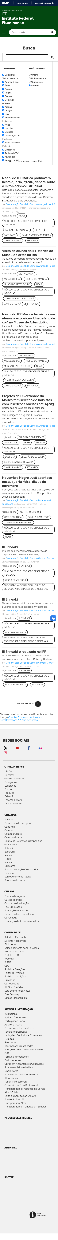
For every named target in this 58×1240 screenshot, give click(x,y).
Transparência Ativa (15, 1103)
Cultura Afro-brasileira (18, 522)
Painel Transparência (15, 1081)
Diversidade (11, 442)
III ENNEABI (24, 566)
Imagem (9, 110)
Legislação (10, 785)
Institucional (11, 1014)
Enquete (9, 132)
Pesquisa (9, 792)
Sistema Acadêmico (15, 940)
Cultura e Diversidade (31, 437)
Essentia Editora (13, 800)
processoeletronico (18, 1118)
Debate (39, 230)
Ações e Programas (15, 1017)
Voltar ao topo (25, 704)
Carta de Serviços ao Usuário (20, 1096)
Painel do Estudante (15, 937)
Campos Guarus (13, 837)
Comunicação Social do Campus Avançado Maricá (30, 204)
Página (8, 93)
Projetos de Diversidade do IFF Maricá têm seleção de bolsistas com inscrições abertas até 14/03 (28, 400)
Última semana (38, 78)
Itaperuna (9, 851)
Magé (7, 858)
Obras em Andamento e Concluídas (24, 1063)
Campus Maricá (12, 240)
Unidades (10, 814)
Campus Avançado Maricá (36, 235)
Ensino (8, 789)
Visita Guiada (26, 274)
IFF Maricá (32, 240)
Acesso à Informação (18, 1009)
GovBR (5, 3)
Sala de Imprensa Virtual (17, 990)
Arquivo (8, 107)
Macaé (8, 855)
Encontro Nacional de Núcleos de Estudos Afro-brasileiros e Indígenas (26, 587)
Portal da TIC (11, 955)
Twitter (5, 748)
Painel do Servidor (14, 951)
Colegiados (10, 782)
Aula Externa (12, 279)
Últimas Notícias (13, 803)
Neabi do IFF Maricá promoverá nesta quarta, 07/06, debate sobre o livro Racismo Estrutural (28, 182)
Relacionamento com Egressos (21, 948)
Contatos (9, 775)
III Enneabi (10, 547)
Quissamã (9, 866)
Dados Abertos (12, 1060)
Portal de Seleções (14, 969)
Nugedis (40, 442)
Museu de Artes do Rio (17, 284)
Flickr (40, 748)
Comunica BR (22, 3)
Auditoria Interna (13, 1024)
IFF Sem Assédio (13, 987)
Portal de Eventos (14, 973)
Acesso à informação (44, 3)
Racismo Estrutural (17, 230)
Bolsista (10, 457)
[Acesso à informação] (38, 1215)
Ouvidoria (9, 980)
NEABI (39, 284)
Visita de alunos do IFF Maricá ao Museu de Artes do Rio (27, 253)
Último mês (37, 82)
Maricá (8, 862)
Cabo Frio (9, 826)
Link (7, 114)
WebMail (9, 958)
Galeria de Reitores (14, 778)
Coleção (9, 89)
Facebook (28, 748)
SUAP (7, 962)
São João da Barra (14, 880)
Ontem (34, 75)
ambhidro (10, 1147)
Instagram (5, 753)
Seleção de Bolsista (32, 457)
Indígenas (37, 684)
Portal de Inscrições (15, 976)
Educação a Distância (16, 910)
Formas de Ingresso (15, 896)
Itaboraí (8, 848)
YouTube (17, 748)
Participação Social (14, 1021)
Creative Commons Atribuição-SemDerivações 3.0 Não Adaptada (21, 718)
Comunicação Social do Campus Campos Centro (30, 558)
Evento (8, 96)
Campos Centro (13, 833)
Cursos (9, 891)
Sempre (35, 85)
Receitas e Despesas (15, 1031)
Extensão (9, 796)
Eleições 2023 (11, 994)
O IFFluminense (14, 766)
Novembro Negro (29, 512)
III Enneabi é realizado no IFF (24, 652)
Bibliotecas (10, 944)
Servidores (10, 1042)
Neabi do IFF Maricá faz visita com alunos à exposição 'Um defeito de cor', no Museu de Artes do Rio (28, 318)
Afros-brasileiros (15, 580)
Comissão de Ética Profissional (21, 1085)
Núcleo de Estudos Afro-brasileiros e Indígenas (26, 223)
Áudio (7, 85)
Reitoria (8, 819)
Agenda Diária (12, 82)
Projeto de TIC (12, 153)
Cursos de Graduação (16, 903)
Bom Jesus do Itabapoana (18, 823)
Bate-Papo (10, 235)
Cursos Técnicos (13, 899)
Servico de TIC (12, 160)
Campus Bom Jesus (38, 517)
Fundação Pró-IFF (14, 1099)
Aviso (7, 125)
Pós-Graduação (13, 907)
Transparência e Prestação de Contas (24, 1088)
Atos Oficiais (11, 1092)
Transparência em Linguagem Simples (25, 1106)
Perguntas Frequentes (16, 1056)
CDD (6, 965)
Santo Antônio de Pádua (17, 876)
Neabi (22, 216)
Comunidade (12, 932)
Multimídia (10, 157)
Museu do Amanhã (36, 279)
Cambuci (9, 830)
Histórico (9, 771)
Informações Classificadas (18, 1046)
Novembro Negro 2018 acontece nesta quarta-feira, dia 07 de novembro (27, 482)
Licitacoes (10, 150)
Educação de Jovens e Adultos (21, 921)
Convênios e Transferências (19, 1028)
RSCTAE (9, 1177)
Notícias (9, 128)
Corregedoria (11, 983)
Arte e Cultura (13, 517)
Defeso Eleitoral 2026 (16, 997)
